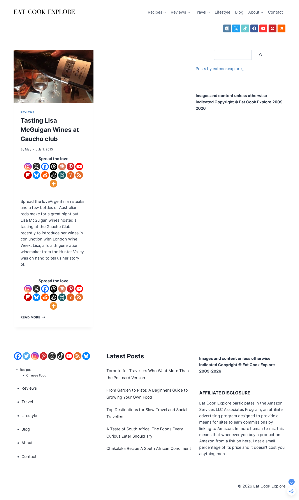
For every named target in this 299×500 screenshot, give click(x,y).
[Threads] (53, 166)
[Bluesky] (36, 175)
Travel (27, 401)
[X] (236, 28)
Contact (275, 12)
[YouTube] (263, 28)
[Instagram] (227, 28)
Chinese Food (36, 375)
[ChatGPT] (53, 175)
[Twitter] (26, 356)
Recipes (26, 369)
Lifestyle (222, 12)
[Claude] (62, 166)
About (27, 442)
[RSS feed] (77, 356)
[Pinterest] (272, 28)
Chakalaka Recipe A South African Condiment (148, 448)
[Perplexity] (62, 175)
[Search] (260, 55)
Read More (33, 317)
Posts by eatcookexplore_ (219, 68)
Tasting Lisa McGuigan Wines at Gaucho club (50, 130)
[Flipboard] (28, 175)
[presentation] (53, 76)
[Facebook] (254, 28)
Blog (239, 12)
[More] (53, 183)
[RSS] (281, 28)
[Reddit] (45, 175)
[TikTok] (245, 28)
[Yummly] (70, 175)
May (28, 149)
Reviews (27, 112)
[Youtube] (79, 166)
